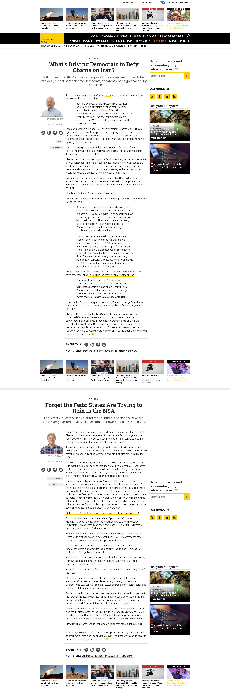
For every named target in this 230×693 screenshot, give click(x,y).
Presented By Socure (160, 171)
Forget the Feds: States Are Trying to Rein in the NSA (109, 350)
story (108, 95)
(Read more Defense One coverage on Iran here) (91, 193)
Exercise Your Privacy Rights (180, 2)
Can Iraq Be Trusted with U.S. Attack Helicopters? (107, 655)
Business (101, 40)
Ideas (172, 40)
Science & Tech (121, 40)
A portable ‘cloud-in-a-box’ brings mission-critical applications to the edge (166, 132)
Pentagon (74, 46)
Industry (59, 46)
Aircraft (121, 46)
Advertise (151, 35)
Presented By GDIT (158, 138)
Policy (87, 40)
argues (83, 198)
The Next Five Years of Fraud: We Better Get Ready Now (168, 166)
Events (185, 40)
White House (105, 46)
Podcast (124, 35)
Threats (74, 40)
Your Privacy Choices (150, 2)
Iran (143, 46)
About (94, 35)
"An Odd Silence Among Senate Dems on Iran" (111, 275)
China (133, 46)
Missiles (89, 46)
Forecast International (171, 35)
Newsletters (108, 35)
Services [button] (141, 40)
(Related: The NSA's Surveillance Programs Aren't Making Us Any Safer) (102, 513)
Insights (137, 35)
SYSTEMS (160, 40)
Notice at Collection (130, 2)
